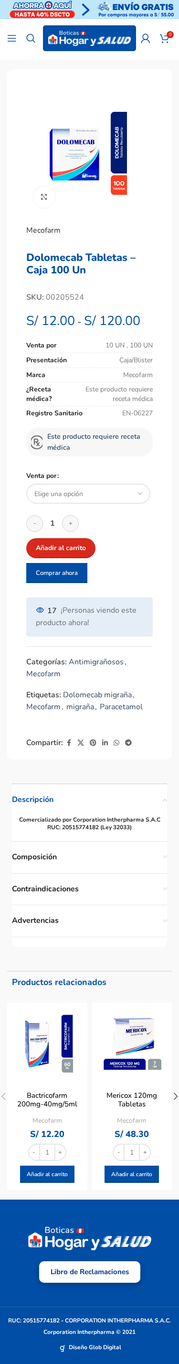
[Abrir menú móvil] (11, 38)
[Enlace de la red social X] (80, 743)
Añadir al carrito (61, 547)
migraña (80, 707)
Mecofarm (43, 230)
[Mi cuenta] (145, 38)
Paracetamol (121, 707)
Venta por (41, 475)
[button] (47, 1174)
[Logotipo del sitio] (89, 37)
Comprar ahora (57, 573)
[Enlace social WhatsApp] (116, 743)
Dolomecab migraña (97, 695)
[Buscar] (31, 38)
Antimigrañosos (96, 662)
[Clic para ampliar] (44, 197)
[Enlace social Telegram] (128, 743)
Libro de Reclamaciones (90, 1272)
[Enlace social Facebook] (68, 743)
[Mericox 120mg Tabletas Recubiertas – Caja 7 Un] (132, 1043)
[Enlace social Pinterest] (93, 743)
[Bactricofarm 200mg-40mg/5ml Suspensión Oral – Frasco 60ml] (47, 1043)
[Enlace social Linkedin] (105, 743)
